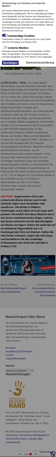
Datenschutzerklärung (12, 30)
